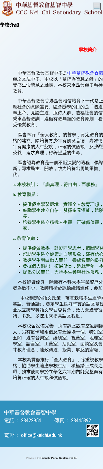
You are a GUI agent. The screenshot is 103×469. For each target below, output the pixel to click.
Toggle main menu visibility (96, 6)
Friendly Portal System (54, 458)
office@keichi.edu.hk (41, 435)
